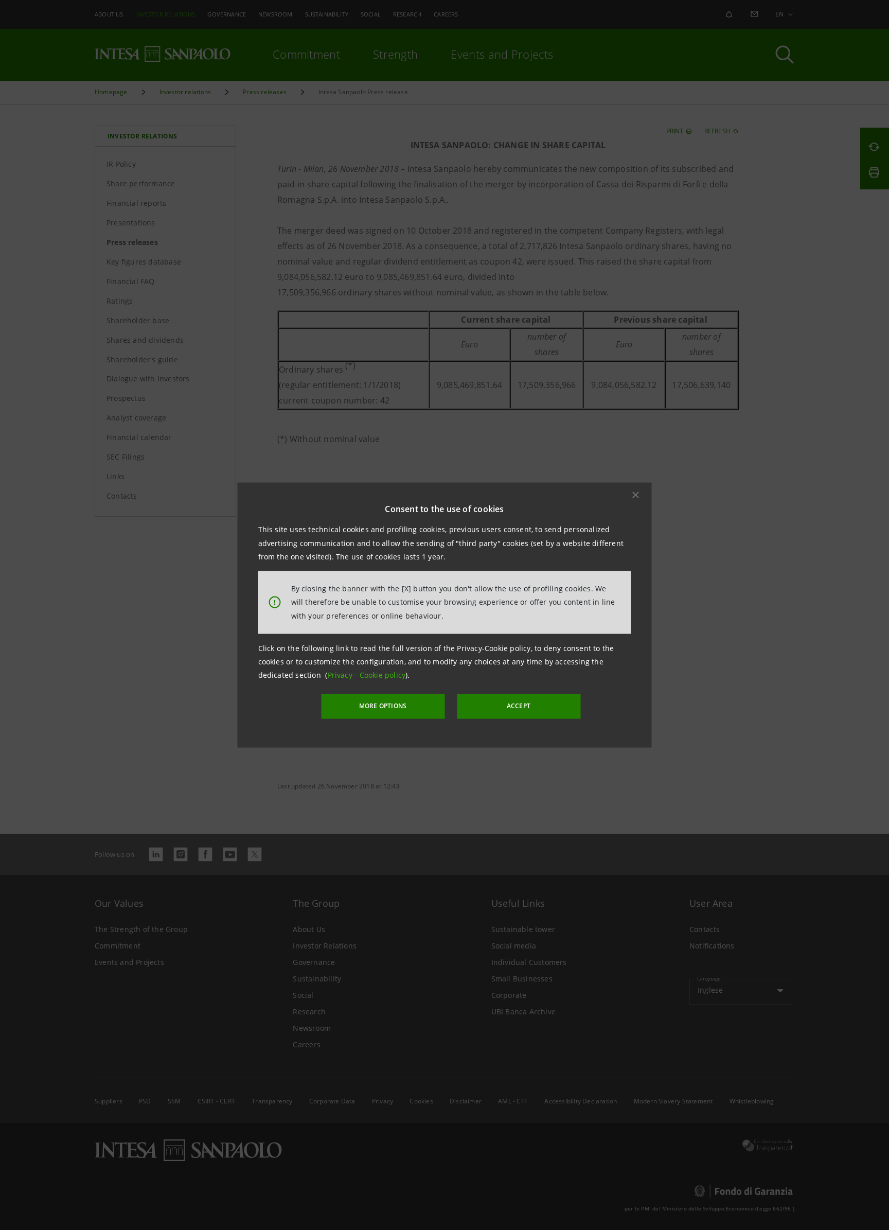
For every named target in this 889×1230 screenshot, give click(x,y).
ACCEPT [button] (518, 705)
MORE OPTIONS (382, 705)
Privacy (341, 675)
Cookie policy (383, 675)
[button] (636, 495)
